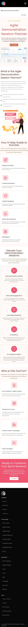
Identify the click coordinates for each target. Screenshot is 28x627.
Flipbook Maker (6, 527)
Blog (3, 577)
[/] (25, 3)
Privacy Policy (5, 607)
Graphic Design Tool (7, 535)
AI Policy (4, 603)
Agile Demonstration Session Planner (10, 10)
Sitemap (4, 589)
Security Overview (6, 611)
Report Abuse (5, 615)
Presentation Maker (7, 543)
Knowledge (5, 581)
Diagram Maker (6, 531)
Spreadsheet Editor (7, 547)
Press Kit (4, 509)
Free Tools (5, 585)
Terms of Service (6, 599)
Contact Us (5, 513)
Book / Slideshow (6, 561)
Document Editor (6, 539)
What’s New (5, 505)
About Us (4, 501)
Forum (4, 569)
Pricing (4, 551)
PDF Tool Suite (5, 523)
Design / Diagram (6, 565)
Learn (3, 573)
